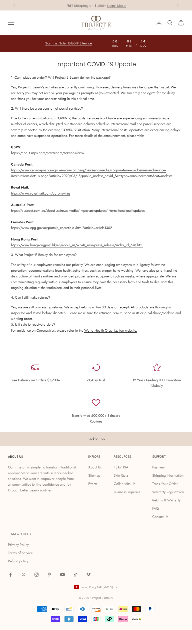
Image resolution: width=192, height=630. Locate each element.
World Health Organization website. (110, 330)
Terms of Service (20, 552)
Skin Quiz (121, 475)
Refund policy (18, 561)
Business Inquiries (127, 491)
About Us (95, 467)
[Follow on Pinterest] (49, 574)
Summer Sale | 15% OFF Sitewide (68, 43)
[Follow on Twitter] (23, 574)
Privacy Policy (18, 544)
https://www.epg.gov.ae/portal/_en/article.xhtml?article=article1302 (61, 227)
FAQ (155, 508)
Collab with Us (124, 483)
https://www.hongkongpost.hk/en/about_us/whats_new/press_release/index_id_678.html (77, 244)
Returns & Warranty (166, 500)
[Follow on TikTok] (75, 574)
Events (93, 483)
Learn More (116, 5)
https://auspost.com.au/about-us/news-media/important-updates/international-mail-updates (78, 210)
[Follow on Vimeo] (88, 574)
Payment (158, 467)
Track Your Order (165, 483)
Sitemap (94, 475)
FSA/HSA (121, 467)
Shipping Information (168, 475)
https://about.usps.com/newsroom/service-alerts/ (47, 152)
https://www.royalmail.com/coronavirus (40, 193)
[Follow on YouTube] (62, 574)
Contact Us (160, 516)
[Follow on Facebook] (10, 574)
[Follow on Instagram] (36, 574)
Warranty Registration (168, 491)
